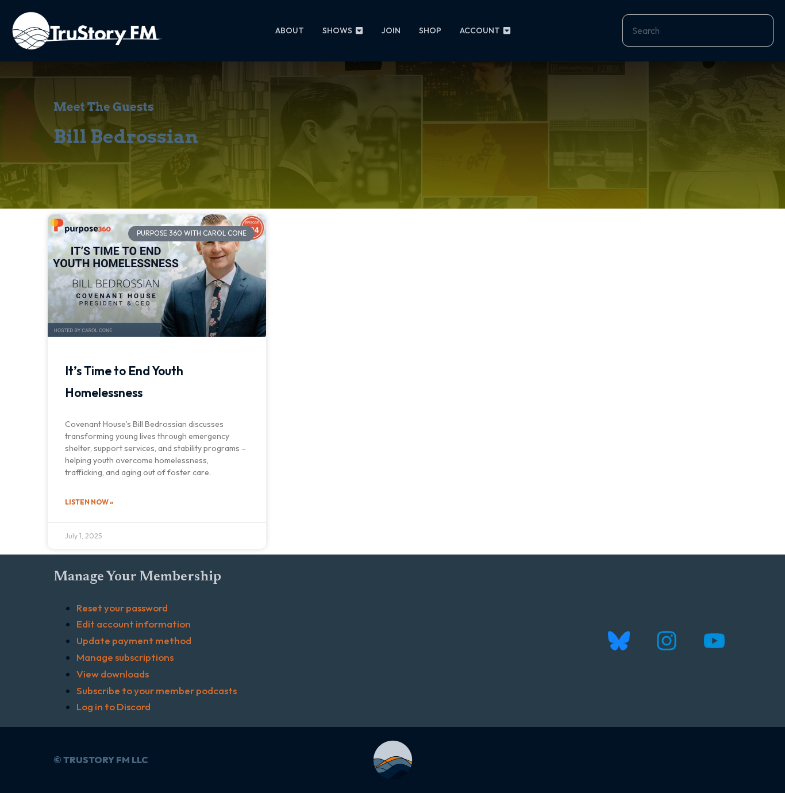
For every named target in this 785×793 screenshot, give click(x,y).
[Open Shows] (359, 31)
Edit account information (133, 624)
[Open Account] (507, 31)
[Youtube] (714, 641)
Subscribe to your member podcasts (156, 690)
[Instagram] (666, 641)
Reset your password (122, 608)
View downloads (112, 674)
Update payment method (133, 640)
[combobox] (698, 30)
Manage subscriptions (125, 657)
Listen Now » (89, 502)
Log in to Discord (113, 706)
